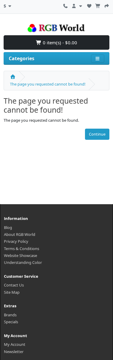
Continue (97, 134)
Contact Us (14, 285)
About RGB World (19, 234)
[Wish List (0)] (89, 5)
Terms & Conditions (21, 248)
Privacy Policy (16, 241)
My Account (14, 344)
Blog (8, 227)
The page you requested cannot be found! (48, 84)
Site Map (12, 292)
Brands (10, 315)
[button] (8, 5)
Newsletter (14, 351)
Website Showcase (20, 255)
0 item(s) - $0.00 (59, 42)
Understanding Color (23, 262)
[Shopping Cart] (98, 5)
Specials (11, 321)
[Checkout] (106, 5)
